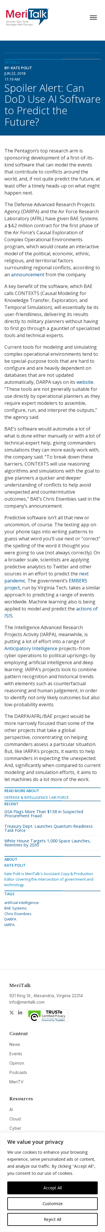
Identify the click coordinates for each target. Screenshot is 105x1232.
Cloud (15, 1118)
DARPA (10, 919)
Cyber (15, 1128)
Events (15, 1053)
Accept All (52, 1188)
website (84, 382)
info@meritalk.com (27, 1002)
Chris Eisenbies (18, 913)
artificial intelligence (21, 902)
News (14, 1044)
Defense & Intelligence (26, 797)
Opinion (16, 1063)
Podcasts (18, 1072)
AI (11, 1109)
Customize (53, 1203)
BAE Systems (15, 908)
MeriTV (16, 1081)
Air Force (60, 797)
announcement (27, 274)
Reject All (52, 1219)
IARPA (9, 924)
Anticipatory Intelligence (30, 648)
